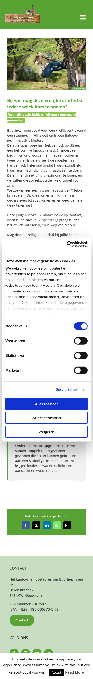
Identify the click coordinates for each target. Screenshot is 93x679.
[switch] (81, 340)
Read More (74, 672)
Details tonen (67, 390)
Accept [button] (56, 672)
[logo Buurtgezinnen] (23, 6)
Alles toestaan (46, 404)
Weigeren (46, 432)
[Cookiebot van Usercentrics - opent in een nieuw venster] (67, 244)
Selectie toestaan (46, 418)
